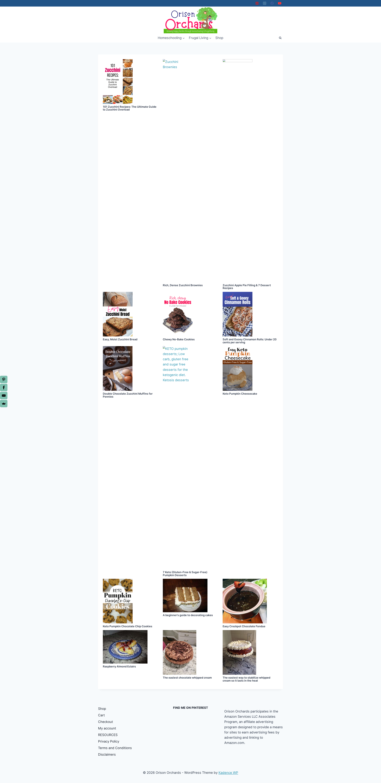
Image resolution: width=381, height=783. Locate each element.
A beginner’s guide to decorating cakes (188, 615)
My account (107, 728)
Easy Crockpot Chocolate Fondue (244, 626)
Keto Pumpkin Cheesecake (240, 393)
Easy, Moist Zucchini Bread (120, 339)
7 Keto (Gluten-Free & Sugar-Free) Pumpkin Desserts (185, 574)
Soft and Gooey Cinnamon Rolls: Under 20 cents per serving (250, 341)
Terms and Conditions (115, 748)
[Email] (3, 395)
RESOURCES (108, 735)
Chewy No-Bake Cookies (179, 339)
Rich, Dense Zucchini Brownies (183, 285)
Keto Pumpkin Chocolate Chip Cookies (127, 626)
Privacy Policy (108, 741)
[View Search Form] (280, 38)
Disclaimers (107, 754)
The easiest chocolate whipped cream (187, 677)
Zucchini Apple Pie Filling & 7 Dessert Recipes (247, 287)
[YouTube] (279, 3)
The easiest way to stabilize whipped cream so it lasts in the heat (246, 679)
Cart (101, 715)
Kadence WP (228, 773)
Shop (219, 38)
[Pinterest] (257, 3)
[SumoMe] (3, 403)
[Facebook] (272, 3)
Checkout (105, 722)
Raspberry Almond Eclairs (119, 666)
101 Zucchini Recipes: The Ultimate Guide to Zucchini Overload (129, 108)
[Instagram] (264, 3)
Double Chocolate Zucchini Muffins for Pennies (128, 395)
